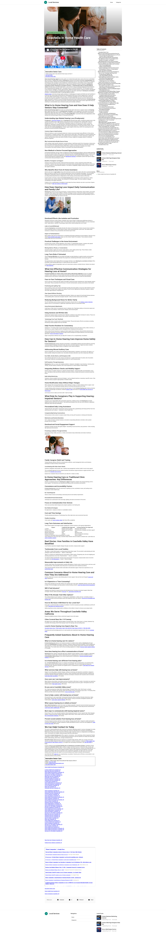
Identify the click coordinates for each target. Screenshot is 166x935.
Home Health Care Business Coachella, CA (54, 767)
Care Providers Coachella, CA (51, 801)
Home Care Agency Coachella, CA (52, 795)
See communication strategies (52, 715)
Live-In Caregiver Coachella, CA (52, 785)
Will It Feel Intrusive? (103, 121)
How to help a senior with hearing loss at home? (109, 138)
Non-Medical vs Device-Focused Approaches (108, 58)
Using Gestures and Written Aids (106, 79)
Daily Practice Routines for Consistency (107, 82)
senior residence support (50, 537)
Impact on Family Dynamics (105, 66)
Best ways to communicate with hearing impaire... (109, 140)
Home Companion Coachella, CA (52, 790)
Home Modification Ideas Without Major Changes (109, 91)
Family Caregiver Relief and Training (106, 100)
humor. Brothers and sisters (54, 237)
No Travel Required (103, 105)
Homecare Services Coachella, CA (52, 780)
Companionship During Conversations (107, 95)
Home (111, 2)
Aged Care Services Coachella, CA (52, 771)
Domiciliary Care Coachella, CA (52, 777)
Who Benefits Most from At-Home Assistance (108, 61)
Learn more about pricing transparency (86, 585)
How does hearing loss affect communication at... (109, 131)
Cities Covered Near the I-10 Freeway (107, 126)
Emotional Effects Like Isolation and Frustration (109, 63)
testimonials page (49, 569)
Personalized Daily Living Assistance (107, 93)
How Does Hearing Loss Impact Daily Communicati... (109, 62)
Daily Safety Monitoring (104, 90)
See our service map (70, 691)
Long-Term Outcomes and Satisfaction (107, 113)
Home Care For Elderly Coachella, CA (53, 773)
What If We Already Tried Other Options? (107, 122)
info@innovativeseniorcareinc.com (56, 763)
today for (56, 754)
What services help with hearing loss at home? (108, 134)
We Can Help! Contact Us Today (105, 143)
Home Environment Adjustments (106, 78)
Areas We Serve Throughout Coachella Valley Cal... (109, 125)
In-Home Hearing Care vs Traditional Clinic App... (108, 103)
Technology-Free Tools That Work (106, 80)
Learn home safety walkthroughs (52, 707)
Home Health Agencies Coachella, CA (53, 782)
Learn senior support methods (58, 699)
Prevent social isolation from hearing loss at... (109, 142)
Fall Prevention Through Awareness (107, 87)
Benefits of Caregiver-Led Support (106, 60)
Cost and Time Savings (104, 110)
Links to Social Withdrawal (105, 65)
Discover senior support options (87, 647)
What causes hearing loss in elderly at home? (108, 139)
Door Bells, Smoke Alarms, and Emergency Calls (109, 86)
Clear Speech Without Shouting (106, 75)
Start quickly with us (56, 684)
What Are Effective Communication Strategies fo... (109, 71)
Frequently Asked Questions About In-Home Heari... (109, 129)
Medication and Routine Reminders (107, 96)
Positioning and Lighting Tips (105, 74)
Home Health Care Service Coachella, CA (54, 808)
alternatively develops (71, 156)
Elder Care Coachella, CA (50, 786)
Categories (118, 2)
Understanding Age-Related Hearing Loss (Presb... (110, 54)
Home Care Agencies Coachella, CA (53, 784)
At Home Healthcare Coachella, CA (52, 779)
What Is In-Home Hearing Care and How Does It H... (109, 53)
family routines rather (57, 520)
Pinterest (81, 899)
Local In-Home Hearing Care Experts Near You (108, 127)
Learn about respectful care (74, 591)
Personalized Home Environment (106, 106)
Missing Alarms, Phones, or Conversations (108, 69)
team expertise (49, 265)
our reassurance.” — (56, 559)
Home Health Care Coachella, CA (52, 820)
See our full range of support (56, 333)
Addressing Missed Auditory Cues (106, 84)
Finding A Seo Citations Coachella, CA (53, 842)
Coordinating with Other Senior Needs (107, 101)
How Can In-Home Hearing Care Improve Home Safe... (109, 83)
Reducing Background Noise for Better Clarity (108, 77)
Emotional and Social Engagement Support (108, 97)
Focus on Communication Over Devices (107, 108)
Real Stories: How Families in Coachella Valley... (108, 114)
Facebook (62, 899)
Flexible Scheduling (103, 112)
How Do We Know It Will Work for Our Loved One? (109, 123)
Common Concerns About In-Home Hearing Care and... (110, 118)
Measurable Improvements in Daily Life (107, 117)
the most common (56, 120)
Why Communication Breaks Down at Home (108, 57)
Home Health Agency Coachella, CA (53, 803)
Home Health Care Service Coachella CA (56, 32)
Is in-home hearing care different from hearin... (109, 132)
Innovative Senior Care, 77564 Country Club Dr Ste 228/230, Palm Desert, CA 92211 (64, 628)
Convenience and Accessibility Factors (107, 104)
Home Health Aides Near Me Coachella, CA (54, 792)
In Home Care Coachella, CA (51, 781)
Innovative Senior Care (50, 76)
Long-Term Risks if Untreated (105, 70)
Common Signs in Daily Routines (106, 56)
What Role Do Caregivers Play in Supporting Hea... (108, 92)
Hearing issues (48, 94)
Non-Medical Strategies (104, 109)
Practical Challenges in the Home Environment (109, 67)
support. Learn (69, 389)
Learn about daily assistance (51, 676)
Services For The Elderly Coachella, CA (53, 775)
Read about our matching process (55, 606)
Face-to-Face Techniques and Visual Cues (108, 73)
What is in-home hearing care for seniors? (108, 130)
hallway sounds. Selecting (87, 302)
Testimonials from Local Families (106, 116)
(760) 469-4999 (49, 75)
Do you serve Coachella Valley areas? (107, 136)
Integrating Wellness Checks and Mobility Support (109, 88)
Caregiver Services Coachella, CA (52, 793)
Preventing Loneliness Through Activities (108, 99)
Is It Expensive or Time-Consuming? (106, 119)
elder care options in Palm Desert (59, 183)
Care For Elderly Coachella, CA (51, 818)
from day (64, 591)
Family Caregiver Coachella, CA (52, 798)
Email (92, 899)
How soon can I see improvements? (106, 135)
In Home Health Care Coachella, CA (52, 769)
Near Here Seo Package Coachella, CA (53, 840)
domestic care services (55, 471)
